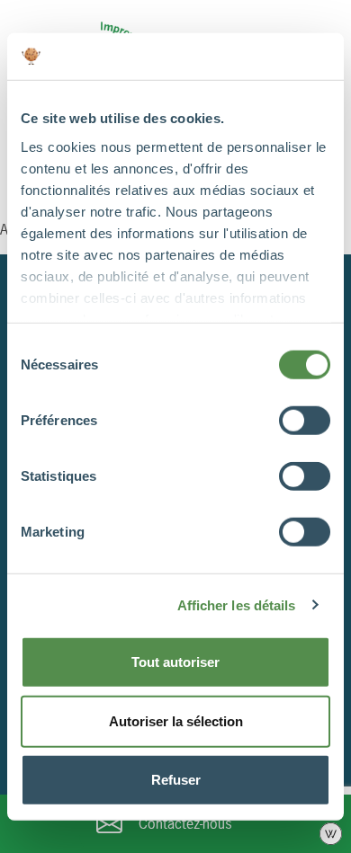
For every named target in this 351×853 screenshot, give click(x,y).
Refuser (176, 779)
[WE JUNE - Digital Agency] (331, 832)
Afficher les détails (236, 604)
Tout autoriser (175, 662)
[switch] (304, 420)
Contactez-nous (185, 823)
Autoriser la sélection (176, 720)
